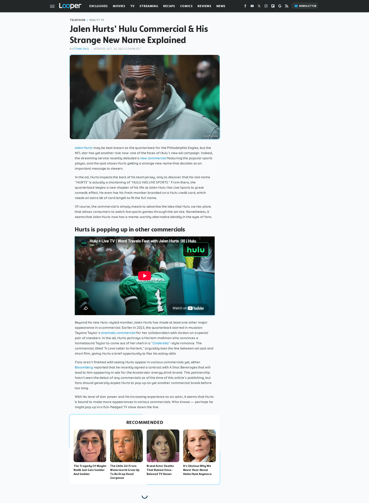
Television (77, 20)
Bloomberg (84, 367)
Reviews (204, 6)
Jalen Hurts (83, 147)
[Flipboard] (273, 7)
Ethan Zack (81, 48)
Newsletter (308, 6)
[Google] (280, 7)
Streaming (149, 6)
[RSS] (287, 7)
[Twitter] (259, 7)
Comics (186, 6)
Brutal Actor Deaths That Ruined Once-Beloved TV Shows (160, 470)
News (220, 6)
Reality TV (96, 20)
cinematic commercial (118, 332)
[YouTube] (252, 7)
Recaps (169, 6)
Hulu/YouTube (210, 136)
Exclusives (98, 6)
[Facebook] (245, 7)
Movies (119, 6)
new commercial (153, 158)
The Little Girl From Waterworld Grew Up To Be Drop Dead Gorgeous (125, 472)
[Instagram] (266, 7)
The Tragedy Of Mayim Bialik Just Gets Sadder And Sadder (90, 470)
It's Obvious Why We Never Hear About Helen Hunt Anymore (197, 470)
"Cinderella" (160, 343)
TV (132, 6)
